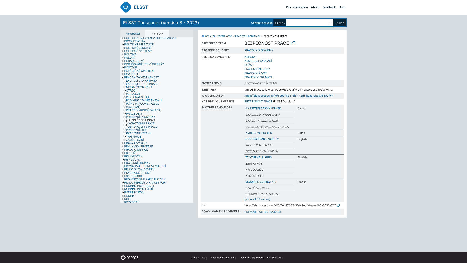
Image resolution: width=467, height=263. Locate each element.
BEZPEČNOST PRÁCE (258, 101)
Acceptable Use (223, 257)
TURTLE (262, 212)
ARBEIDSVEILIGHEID (258, 133)
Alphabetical (133, 33)
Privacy (199, 257)
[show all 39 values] (257, 199)
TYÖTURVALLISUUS (258, 157)
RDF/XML (250, 212)
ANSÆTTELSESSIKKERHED (263, 108)
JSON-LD (275, 212)
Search (339, 22)
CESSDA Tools (275, 257)
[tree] (156, 120)
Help (342, 7)
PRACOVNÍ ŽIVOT (255, 73)
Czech (279, 22)
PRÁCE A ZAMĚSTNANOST (217, 36)
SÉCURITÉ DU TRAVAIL (260, 182)
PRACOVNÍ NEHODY (257, 69)
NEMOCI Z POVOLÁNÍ (258, 60)
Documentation (297, 7)
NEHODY (250, 56)
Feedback (329, 7)
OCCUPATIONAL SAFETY (262, 139)
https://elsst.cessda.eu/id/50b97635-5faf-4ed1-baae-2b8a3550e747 (288, 95)
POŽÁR (249, 65)
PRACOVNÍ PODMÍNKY (247, 36)
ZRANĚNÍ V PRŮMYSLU (259, 77)
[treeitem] (160, 39)
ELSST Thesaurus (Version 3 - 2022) (161, 22)
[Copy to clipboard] (293, 43)
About (315, 7)
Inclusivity (252, 257)
